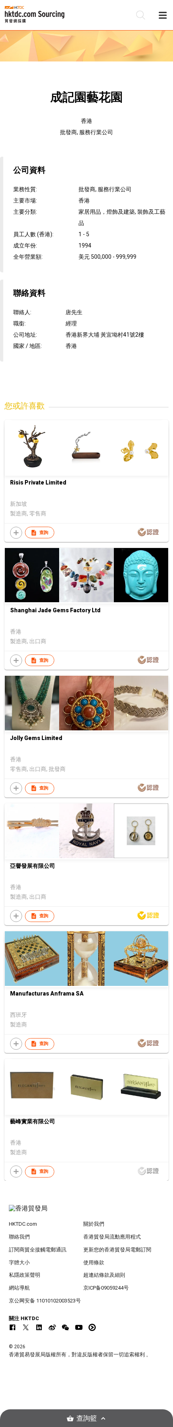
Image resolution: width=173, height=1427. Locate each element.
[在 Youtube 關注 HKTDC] (78, 1327)
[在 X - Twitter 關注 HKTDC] (25, 1327)
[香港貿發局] (87, 1212)
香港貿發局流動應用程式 (112, 1237)
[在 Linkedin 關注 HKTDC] (39, 1327)
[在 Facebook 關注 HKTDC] (12, 1327)
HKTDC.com (23, 1224)
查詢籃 (86, 1418)
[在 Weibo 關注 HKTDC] (52, 1327)
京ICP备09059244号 (106, 1288)
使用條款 (93, 1262)
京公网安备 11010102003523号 (45, 1301)
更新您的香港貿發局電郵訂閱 (117, 1250)
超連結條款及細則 (104, 1275)
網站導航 (19, 1288)
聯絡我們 (19, 1237)
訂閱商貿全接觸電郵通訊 (37, 1250)
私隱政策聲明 (24, 1275)
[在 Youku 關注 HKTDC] (92, 1327)
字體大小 (19, 1262)
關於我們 (93, 1224)
